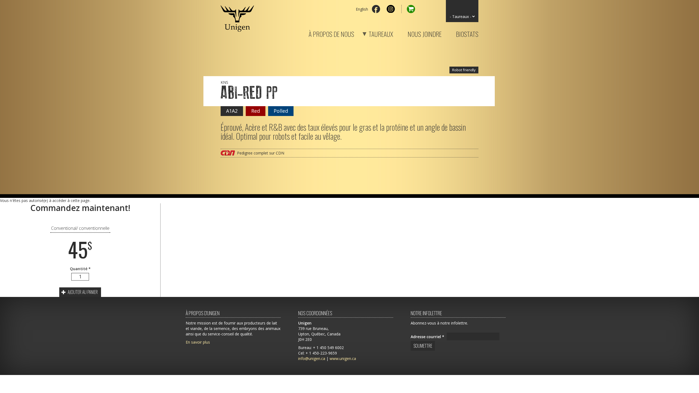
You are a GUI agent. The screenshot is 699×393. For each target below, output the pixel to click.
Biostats (467, 33)
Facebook (376, 9)
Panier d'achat (408, 9)
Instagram (391, 9)
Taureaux (374, 33)
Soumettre (422, 346)
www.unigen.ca (343, 358)
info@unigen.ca (311, 358)
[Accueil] (237, 16)
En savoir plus (198, 342)
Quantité (80, 268)
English (362, 9)
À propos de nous (331, 33)
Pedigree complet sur (260, 153)
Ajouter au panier (82, 292)
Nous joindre (425, 33)
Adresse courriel (427, 336)
